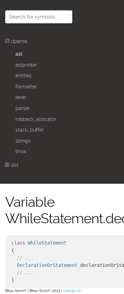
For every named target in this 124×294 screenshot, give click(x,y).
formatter (26, 86)
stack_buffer (30, 130)
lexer (21, 97)
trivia (21, 151)
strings (23, 141)
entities (24, 75)
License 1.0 (72, 291)
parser (23, 108)
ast (19, 54)
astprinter (26, 65)
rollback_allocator (36, 119)
